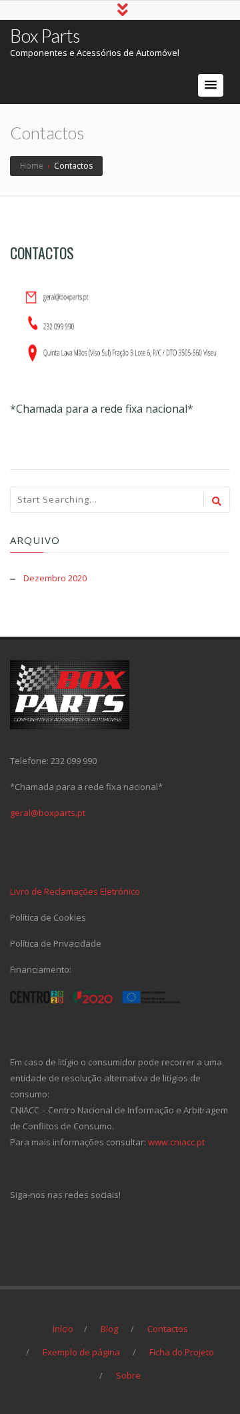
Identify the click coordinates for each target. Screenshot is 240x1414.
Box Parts (45, 36)
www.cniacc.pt (176, 1142)
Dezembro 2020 (55, 578)
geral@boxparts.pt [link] (47, 813)
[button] (210, 85)
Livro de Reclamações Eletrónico (75, 891)
